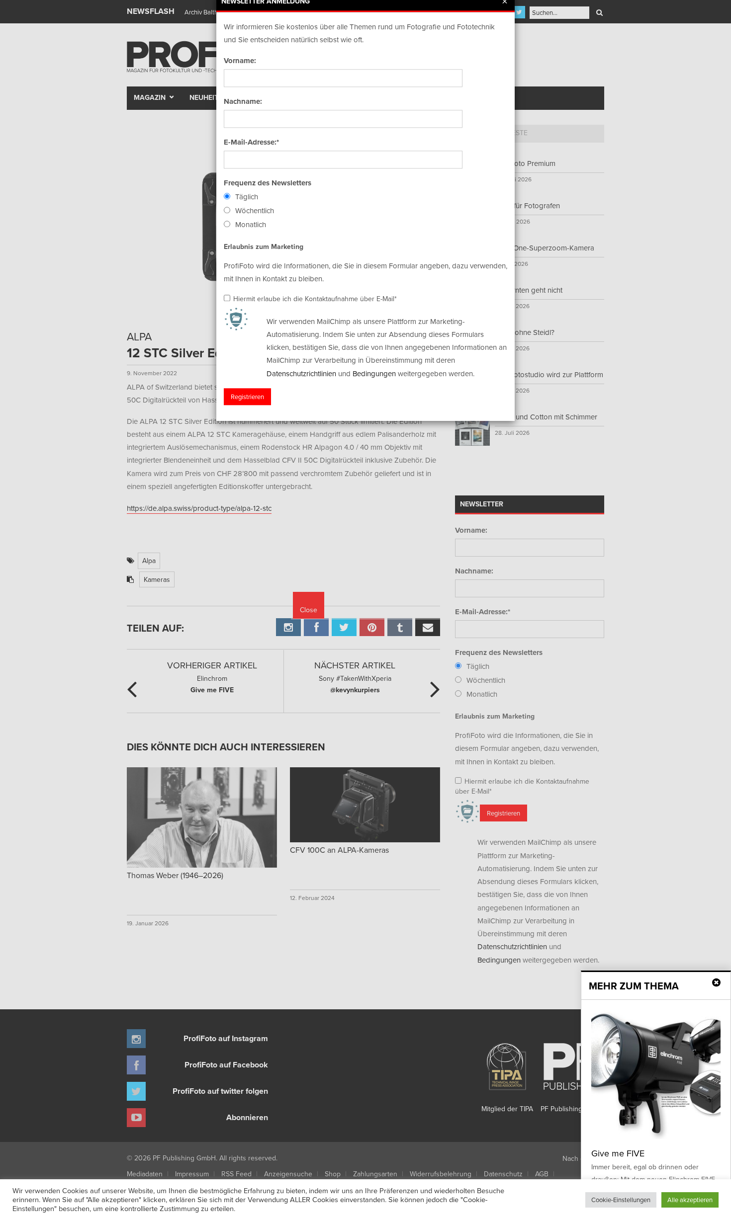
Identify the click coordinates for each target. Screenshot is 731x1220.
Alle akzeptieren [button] (690, 1199)
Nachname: (243, 101)
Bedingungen (374, 373)
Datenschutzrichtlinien (301, 373)
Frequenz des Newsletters (267, 182)
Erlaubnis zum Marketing (263, 246)
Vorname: (240, 60)
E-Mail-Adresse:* (251, 142)
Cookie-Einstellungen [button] (620, 1199)
